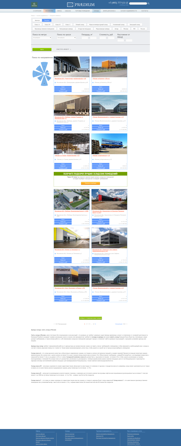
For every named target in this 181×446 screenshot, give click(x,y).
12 (93, 324)
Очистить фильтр (62, 49)
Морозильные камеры (102, 29)
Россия (143, 29)
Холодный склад (135, 24)
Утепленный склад (118, 24)
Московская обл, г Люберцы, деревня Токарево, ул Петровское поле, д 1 (69, 117)
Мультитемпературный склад (98, 24)
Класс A (37, 24)
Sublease (68, 11)
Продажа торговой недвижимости (105, 438)
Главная (33, 15)
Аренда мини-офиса (41, 444)
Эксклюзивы (49, 11)
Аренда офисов (40, 434)
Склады (96, 11)
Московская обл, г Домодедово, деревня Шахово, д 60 (70, 78)
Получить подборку (90, 183)
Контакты (145, 11)
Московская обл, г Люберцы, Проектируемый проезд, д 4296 (71, 211)
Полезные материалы (133, 434)
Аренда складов (69, 434)
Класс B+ (47, 24)
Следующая (118, 324)
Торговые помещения (82, 11)
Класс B (58, 24)
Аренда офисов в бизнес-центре (45, 438)
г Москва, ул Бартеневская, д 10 (101, 155)
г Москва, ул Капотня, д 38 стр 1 (101, 78)
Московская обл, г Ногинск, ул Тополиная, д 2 (67, 249)
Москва (126, 29)
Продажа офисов (41, 436)
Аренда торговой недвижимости (105, 434)
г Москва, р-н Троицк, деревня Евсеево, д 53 (67, 155)
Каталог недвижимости (129, 11)
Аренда (37, 20)
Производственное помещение (44, 29)
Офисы (59, 11)
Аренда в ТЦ (99, 436)
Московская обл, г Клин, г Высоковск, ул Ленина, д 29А (70, 288)
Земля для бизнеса (109, 11)
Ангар (116, 29)
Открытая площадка (84, 29)
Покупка (46, 20)
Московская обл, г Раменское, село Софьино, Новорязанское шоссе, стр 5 (104, 250)
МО (134, 29)
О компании (37, 11)
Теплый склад (80, 24)
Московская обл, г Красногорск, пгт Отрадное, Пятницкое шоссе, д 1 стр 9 (108, 211)
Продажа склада (69, 436)
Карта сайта (130, 436)
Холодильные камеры (66, 29)
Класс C (68, 24)
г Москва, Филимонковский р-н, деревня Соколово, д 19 (108, 117)
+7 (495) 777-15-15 (118, 3)
